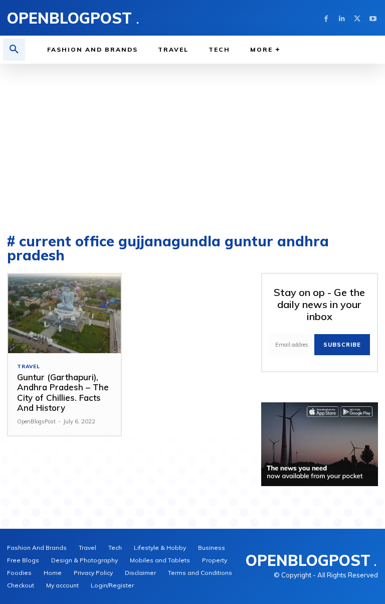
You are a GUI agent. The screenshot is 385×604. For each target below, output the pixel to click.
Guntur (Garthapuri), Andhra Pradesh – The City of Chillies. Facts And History (63, 392)
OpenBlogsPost (36, 421)
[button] (14, 50)
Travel (28, 366)
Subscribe (342, 344)
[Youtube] (372, 18)
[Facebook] (326, 18)
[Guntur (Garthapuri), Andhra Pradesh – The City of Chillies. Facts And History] (64, 313)
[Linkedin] (341, 18)
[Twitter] (357, 18)
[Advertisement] (192, 139)
